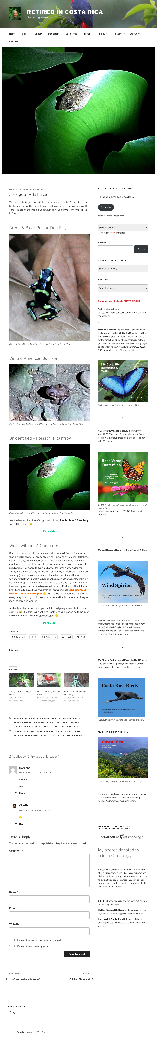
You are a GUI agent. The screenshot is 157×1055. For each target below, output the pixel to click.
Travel (86, 33)
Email (13, 908)
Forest (34, 719)
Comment (16, 850)
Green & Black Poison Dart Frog (35, 735)
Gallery (38, 33)
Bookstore (54, 33)
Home (12, 33)
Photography (70, 722)
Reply (22, 793)
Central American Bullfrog (63, 731)
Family (101, 33)
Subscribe (106, 207)
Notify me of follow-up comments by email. (37, 940)
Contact (13, 41)
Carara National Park (28, 731)
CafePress (71, 33)
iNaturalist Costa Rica (110, 919)
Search (102, 242)
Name (13, 892)
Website (14, 924)
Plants (28, 726)
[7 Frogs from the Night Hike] (21, 680)
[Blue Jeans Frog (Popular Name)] (49, 680)
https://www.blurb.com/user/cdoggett (116, 312)
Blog (24, 33)
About (133, 33)
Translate (120, 232)
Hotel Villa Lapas (70, 735)
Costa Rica (20, 719)
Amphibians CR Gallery (73, 520)
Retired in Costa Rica (65, 12)
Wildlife (82, 726)
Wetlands (68, 726)
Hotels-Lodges (61, 719)
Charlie (38, 189)
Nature (55, 722)
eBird (101, 901)
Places (18, 726)
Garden (45, 719)
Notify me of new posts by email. (31, 946)
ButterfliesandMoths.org (112, 910)
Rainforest (42, 726)
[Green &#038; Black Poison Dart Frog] (76, 680)
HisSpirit (117, 33)
